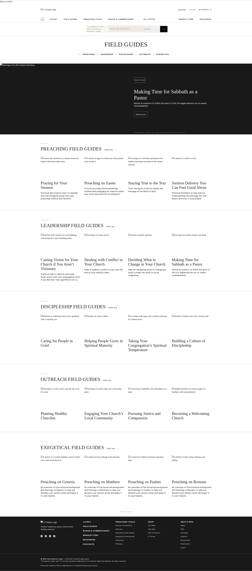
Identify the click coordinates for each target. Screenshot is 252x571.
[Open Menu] (42, 19)
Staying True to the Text (147, 183)
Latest (53, 19)
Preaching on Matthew (102, 482)
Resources (205, 19)
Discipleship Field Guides (73, 306)
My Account (185, 540)
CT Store (151, 536)
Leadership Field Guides (72, 225)
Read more (141, 115)
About (183, 525)
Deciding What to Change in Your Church (146, 262)
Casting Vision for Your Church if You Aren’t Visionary (59, 264)
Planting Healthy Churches (54, 415)
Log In (183, 547)
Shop (151, 522)
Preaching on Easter (100, 183)
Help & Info (187, 522)
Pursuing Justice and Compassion (144, 415)
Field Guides (70, 19)
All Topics (149, 19)
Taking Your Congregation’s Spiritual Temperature (147, 345)
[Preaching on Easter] (104, 168)
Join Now (182, 9)
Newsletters (186, 19)
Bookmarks (185, 544)
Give (90, 566)
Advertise (67, 566)
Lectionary (120, 540)
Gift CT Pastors (154, 533)
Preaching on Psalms (144, 482)
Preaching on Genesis (58, 482)
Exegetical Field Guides (72, 447)
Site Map (184, 533)
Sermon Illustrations (124, 525)
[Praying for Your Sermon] (60, 168)
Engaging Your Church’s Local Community (103, 415)
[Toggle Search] (163, 29)
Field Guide (140, 80)
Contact (184, 536)
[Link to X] (42, 536)
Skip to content (6, 1)
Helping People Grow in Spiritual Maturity (103, 343)
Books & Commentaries (121, 19)
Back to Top (126, 512)
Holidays (119, 544)
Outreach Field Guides (70, 379)
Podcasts (88, 544)
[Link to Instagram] (50, 536)
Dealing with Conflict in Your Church (103, 262)
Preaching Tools (92, 19)
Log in (192, 9)
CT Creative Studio (79, 566)
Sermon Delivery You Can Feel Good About (189, 185)
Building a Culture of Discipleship (188, 343)
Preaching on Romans (189, 482)
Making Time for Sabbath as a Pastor (187, 262)
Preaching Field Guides (71, 148)
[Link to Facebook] (46, 536)
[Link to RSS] (54, 536)
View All (108, 150)
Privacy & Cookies (48, 566)
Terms (59, 566)
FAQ (182, 529)
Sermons (119, 529)
